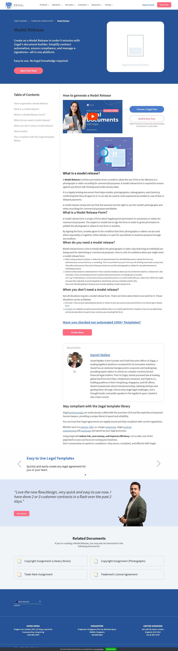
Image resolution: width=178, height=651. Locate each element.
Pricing (108, 5)
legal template (76, 412)
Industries (56, 5)
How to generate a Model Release (31, 103)
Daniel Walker (100, 355)
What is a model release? (26, 108)
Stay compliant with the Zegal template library (34, 138)
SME (91, 426)
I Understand (111, 649)
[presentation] (19, 463)
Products (43, 5)
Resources (96, 5)
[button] (85, 474)
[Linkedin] (74, 371)
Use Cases (69, 5)
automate (86, 430)
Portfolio (69, 309)
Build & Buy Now (146, 118)
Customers (82, 5)
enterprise (110, 426)
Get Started (21, 513)
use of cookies (99, 649)
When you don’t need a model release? (33, 125)
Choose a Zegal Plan (147, 109)
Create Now (77, 332)
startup (84, 426)
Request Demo (148, 5)
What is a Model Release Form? (29, 114)
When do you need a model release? (32, 120)
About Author (21, 131)
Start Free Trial (28, 70)
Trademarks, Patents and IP (42, 21)
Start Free (164, 5)
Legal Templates (20, 21)
